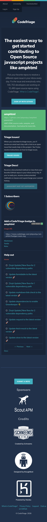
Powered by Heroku (23, 500)
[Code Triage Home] (23, 20)
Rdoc (6, 246)
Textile (6, 243)
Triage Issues (13, 155)
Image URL (8, 229)
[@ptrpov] (10, 211)
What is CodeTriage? (29, 91)
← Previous (19, 347)
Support (35, 506)
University (17, 4)
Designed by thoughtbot (23, 472)
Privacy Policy (25, 506)
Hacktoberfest (31, 4)
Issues (6, 259)
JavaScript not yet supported (20, 186)
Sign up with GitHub (23, 101)
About (5, 4)
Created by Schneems (23, 444)
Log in (5, 9)
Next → (29, 347)
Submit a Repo (23, 381)
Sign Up (16, 9)
